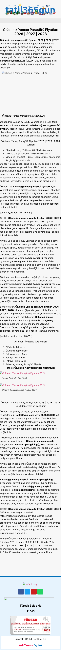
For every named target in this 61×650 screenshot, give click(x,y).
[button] (30, 20)
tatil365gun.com (25, 415)
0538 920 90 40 (50, 415)
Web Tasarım (26, 645)
